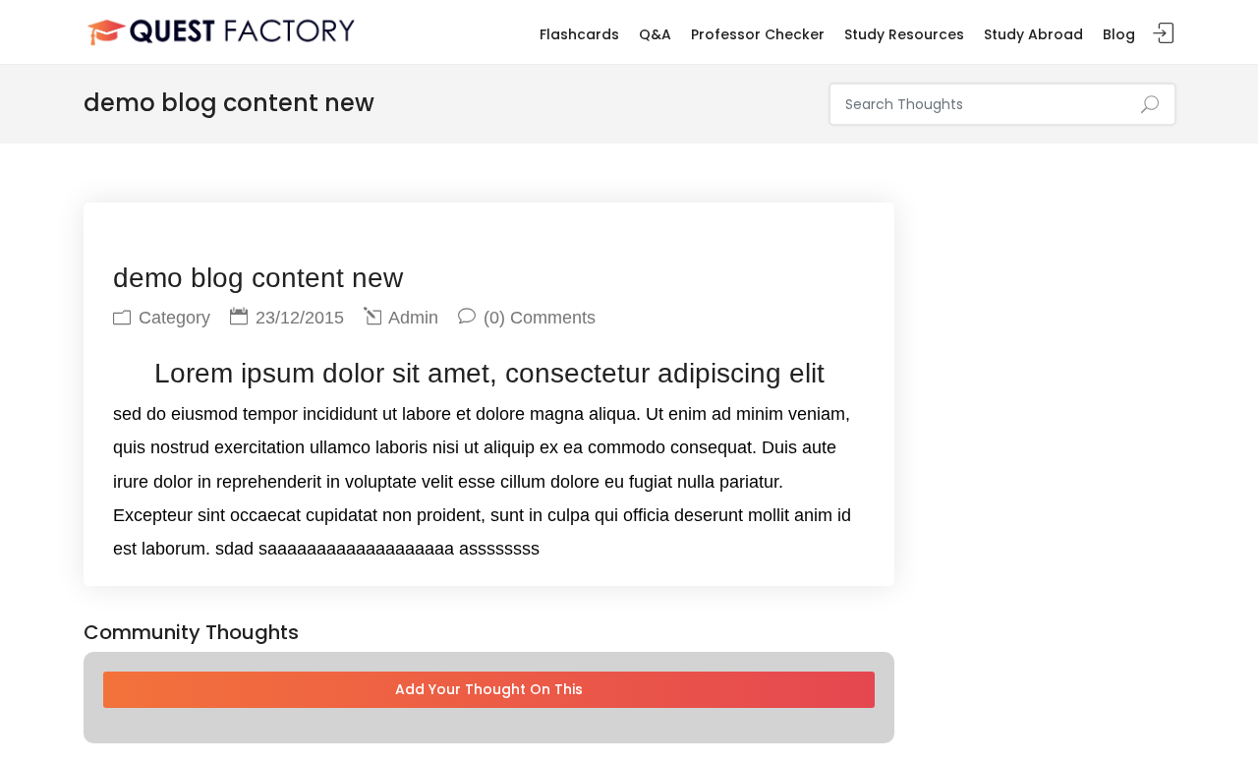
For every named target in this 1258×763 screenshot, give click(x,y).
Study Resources (904, 34)
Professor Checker (758, 34)
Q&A (655, 34)
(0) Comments (537, 317)
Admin (411, 317)
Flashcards (579, 34)
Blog (1119, 34)
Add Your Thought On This (489, 689)
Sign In (1163, 34)
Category (172, 317)
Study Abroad (1033, 34)
